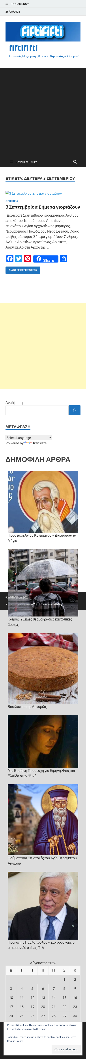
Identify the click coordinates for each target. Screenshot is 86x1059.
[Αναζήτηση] (74, 410)
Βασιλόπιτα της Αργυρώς (27, 706)
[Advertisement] (43, 111)
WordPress (39, 604)
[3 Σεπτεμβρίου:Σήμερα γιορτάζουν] (43, 193)
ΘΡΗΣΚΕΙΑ (12, 201)
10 (11, 997)
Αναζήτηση (14, 402)
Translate (39, 443)
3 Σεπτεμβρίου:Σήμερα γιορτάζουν (43, 206)
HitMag (57, 604)
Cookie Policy (15, 1041)
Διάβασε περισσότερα (21, 269)
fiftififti (23, 47)
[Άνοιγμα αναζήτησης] (75, 162)
